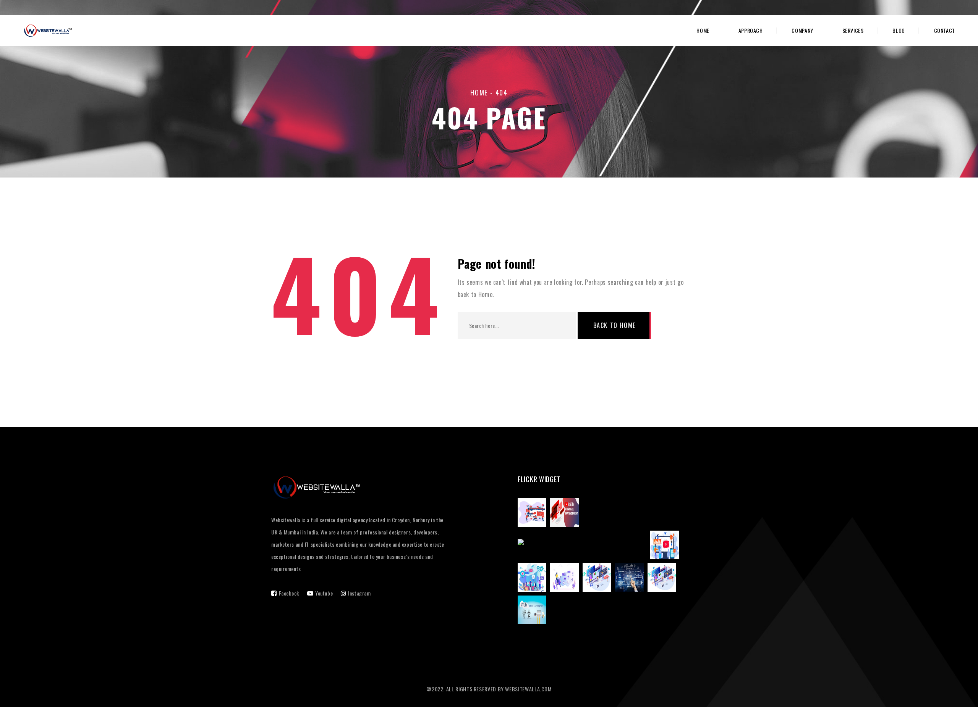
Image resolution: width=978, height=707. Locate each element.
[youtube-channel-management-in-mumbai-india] (584, 546)
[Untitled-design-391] (631, 578)
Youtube (324, 593)
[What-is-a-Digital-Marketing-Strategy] (534, 578)
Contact (944, 30)
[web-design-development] (534, 611)
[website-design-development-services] (599, 578)
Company (802, 30)
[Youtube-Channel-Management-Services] (666, 546)
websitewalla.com (528, 689)
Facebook (289, 593)
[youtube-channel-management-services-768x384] (566, 513)
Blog (898, 30)
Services (853, 30)
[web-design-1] (664, 578)
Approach (750, 30)
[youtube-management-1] (534, 513)
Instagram (359, 593)
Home (702, 30)
